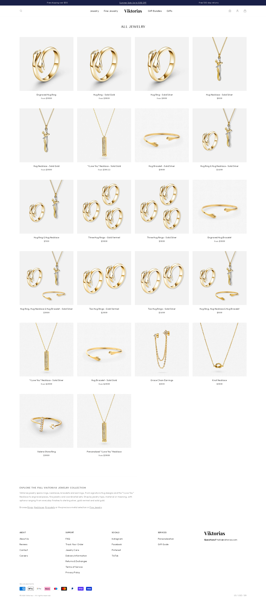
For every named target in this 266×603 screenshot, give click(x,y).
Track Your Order (74, 544)
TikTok (115, 555)
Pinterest (116, 550)
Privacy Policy (73, 572)
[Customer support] (230, 10)
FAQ (68, 538)
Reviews (23, 544)
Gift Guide (163, 544)
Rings (30, 507)
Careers (24, 555)
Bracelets (50, 507)
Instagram (117, 538)
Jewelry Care (72, 550)
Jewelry (94, 10)
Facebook (117, 544)
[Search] (21, 10)
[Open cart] (245, 10)
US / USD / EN (240, 595)
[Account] (237, 10)
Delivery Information (76, 555)
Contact (24, 550)
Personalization (166, 538)
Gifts (169, 10)
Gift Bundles (155, 10)
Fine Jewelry (111, 10)
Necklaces (39, 507)
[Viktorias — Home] (133, 11)
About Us (24, 538)
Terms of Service (74, 567)
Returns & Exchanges (76, 561)
